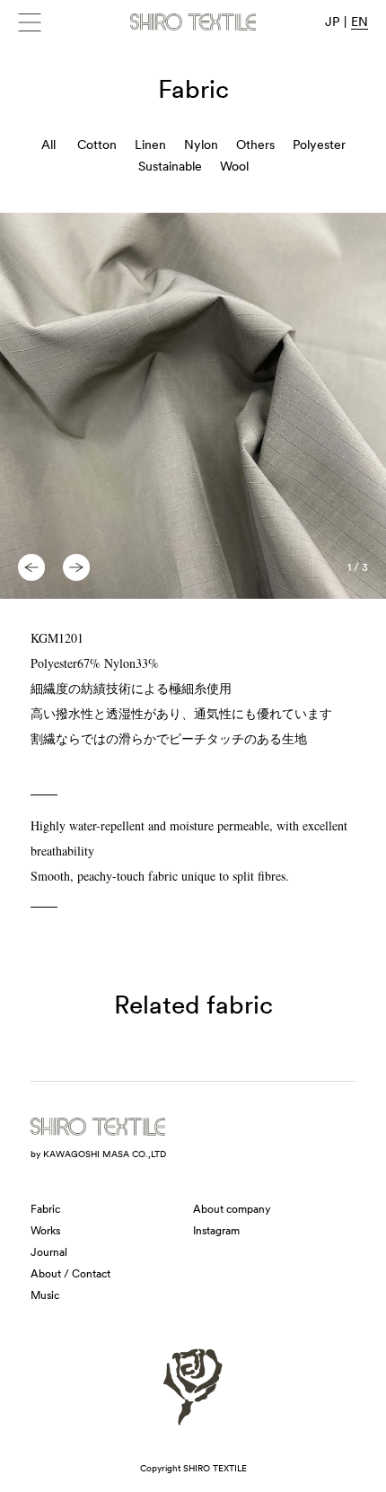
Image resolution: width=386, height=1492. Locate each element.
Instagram (216, 1230)
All (48, 144)
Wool (234, 166)
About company (231, 1209)
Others (255, 144)
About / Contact (70, 1274)
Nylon (201, 144)
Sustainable (170, 166)
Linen (150, 144)
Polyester (319, 144)
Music (45, 1295)
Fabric (45, 1209)
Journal (49, 1252)
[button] (31, 567)
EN (359, 21)
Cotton (97, 144)
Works (45, 1230)
